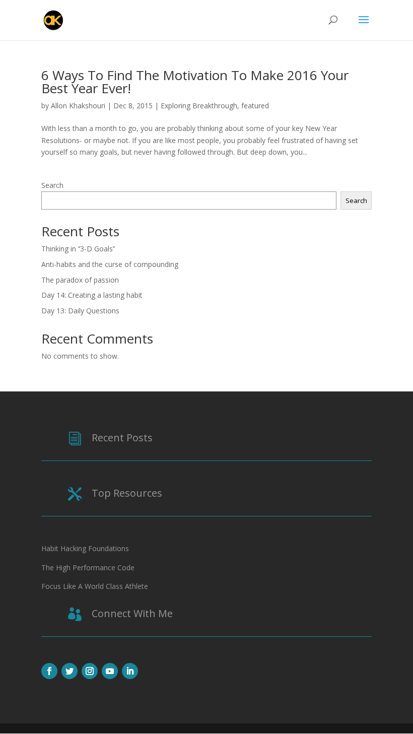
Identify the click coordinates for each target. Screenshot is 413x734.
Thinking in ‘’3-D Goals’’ (78, 248)
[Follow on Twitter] (69, 671)
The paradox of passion (80, 280)
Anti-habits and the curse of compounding (109, 264)
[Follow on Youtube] (110, 671)
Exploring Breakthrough (199, 105)
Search (52, 185)
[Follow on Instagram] (90, 671)
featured (255, 105)
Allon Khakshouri (78, 105)
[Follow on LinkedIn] (130, 671)
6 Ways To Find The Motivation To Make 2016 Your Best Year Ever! (195, 81)
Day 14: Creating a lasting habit (92, 295)
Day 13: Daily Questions (80, 310)
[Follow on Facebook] (49, 671)
